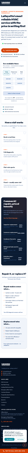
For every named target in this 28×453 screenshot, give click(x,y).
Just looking (20, 439)
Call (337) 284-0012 (11, 50)
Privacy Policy (14, 447)
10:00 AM (19, 79)
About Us (3, 400)
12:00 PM (8, 83)
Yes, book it (9, 439)
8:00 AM (8, 79)
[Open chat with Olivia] (25, 445)
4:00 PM (8, 87)
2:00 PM (19, 83)
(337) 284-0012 (7, 421)
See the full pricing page (11, 218)
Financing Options (5, 397)
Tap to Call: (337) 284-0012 (15, 451)
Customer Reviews (5, 392)
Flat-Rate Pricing (5, 384)
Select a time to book (14, 93)
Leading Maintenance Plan (7, 387)
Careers (3, 405)
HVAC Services (4, 382)
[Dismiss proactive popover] (25, 431)
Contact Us (3, 402)
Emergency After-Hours (6, 389)
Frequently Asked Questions (7, 394)
